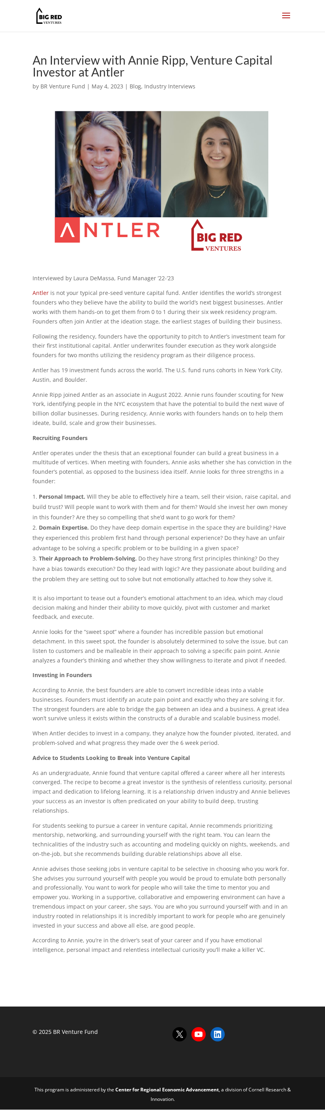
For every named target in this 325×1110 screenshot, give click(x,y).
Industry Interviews (169, 86)
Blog (135, 86)
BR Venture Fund (62, 86)
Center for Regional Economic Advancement (167, 1089)
